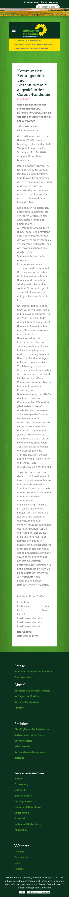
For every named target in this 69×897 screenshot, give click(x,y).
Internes (19, 757)
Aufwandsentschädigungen (30, 752)
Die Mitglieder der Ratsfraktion (32, 729)
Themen (19, 851)
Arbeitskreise (22, 746)
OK (22, 892)
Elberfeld (19, 789)
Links (44, 2)
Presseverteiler (23, 677)
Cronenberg (21, 784)
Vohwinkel (20, 829)
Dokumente (21, 857)
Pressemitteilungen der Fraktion (33, 671)
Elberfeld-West (23, 795)
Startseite (19, 40)
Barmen (18, 778)
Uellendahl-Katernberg (27, 824)
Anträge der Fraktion (26, 702)
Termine (19, 707)
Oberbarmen (21, 812)
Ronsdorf (19, 818)
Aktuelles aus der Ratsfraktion (32, 690)
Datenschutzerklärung (38, 892)
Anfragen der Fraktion (27, 696)
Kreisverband (31, 2)
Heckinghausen (23, 801)
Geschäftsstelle (23, 740)
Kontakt (53, 2)
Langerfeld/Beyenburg (27, 807)
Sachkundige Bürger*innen (29, 735)
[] (57, 6)
